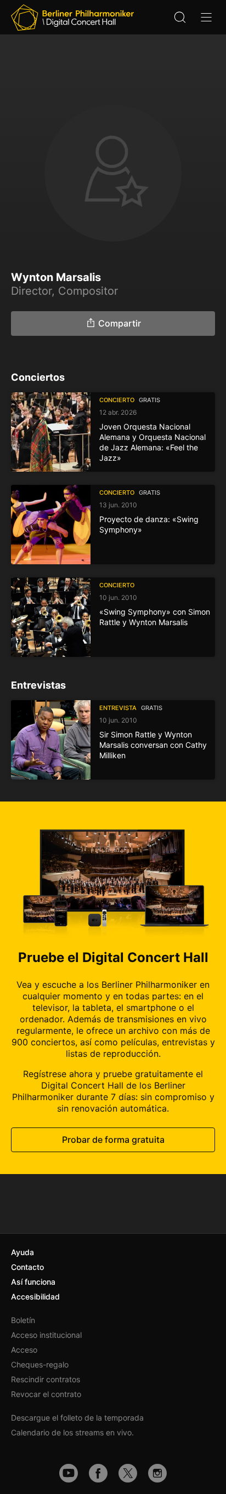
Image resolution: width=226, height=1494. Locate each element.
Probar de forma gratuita (113, 1139)
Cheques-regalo (40, 1364)
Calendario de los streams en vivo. (72, 1432)
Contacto (27, 1267)
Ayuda (22, 1252)
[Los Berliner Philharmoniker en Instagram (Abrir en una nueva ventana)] (157, 1473)
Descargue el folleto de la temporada (77, 1417)
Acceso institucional (46, 1335)
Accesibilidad (35, 1296)
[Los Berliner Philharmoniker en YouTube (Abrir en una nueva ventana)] (68, 1473)
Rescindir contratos (45, 1379)
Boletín (23, 1320)
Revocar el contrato (46, 1394)
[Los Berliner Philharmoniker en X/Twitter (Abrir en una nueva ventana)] (127, 1473)
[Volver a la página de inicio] (72, 17)
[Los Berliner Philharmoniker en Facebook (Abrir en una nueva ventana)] (98, 1473)
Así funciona (33, 1281)
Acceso (24, 1349)
